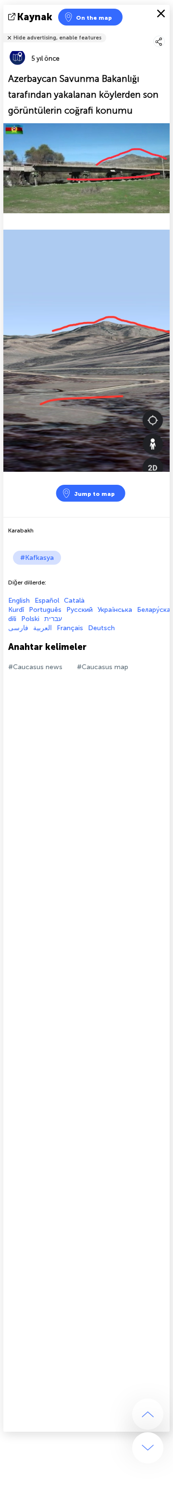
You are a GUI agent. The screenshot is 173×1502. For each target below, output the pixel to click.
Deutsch (101, 628)
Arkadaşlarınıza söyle (163, 31)
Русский (79, 610)
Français (70, 628)
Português (45, 610)
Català (74, 600)
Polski (30, 619)
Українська (115, 610)
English (19, 600)
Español (47, 600)
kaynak (34, 17)
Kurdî (16, 610)
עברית (53, 619)
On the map (94, 17)
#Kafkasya (37, 558)
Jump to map (94, 494)
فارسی (18, 628)
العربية (42, 628)
